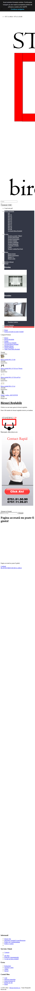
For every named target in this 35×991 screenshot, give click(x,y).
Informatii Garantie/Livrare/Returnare (14, 940)
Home (6, 984)
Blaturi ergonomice (13, 255)
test (9, 213)
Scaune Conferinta (13, 242)
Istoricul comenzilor (10, 979)
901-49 (10, 227)
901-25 (10, 221)
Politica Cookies (9, 943)
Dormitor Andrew (13, 322)
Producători (7, 966)
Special (6, 971)
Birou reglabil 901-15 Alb (8, 359)
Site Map (6, 955)
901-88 (10, 229)
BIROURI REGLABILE (14, 568)
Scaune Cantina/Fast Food (15, 249)
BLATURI (4, 568)
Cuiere (10, 247)
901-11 (10, 214)
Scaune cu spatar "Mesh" (15, 236)
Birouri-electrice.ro (15, 988)
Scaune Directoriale (13, 237)
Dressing (7, 267)
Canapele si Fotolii (13, 245)
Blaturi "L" (11, 257)
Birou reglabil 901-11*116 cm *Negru (11, 368)
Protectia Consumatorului (11, 957)
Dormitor (7, 295)
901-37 (10, 224)
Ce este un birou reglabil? (11, 959)
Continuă (3, 566)
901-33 (10, 223)
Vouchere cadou (8, 967)
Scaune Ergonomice (13, 239)
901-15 (10, 216)
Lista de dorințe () (9, 981)
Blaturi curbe (11, 258)
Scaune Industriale (13, 244)
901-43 (10, 226)
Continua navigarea (17, 9)
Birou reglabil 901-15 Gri (8, 386)
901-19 (10, 218)
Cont (5, 978)
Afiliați (6, 969)
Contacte (6, 952)
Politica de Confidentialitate (12, 942)
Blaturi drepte (12, 254)
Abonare (20, 513)
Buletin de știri (8, 982)
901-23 (10, 219)
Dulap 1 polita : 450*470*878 (9, 395)
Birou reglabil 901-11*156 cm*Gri (10, 377)
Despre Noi (7, 939)
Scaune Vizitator (12, 241)
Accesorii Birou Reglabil (15, 231)
